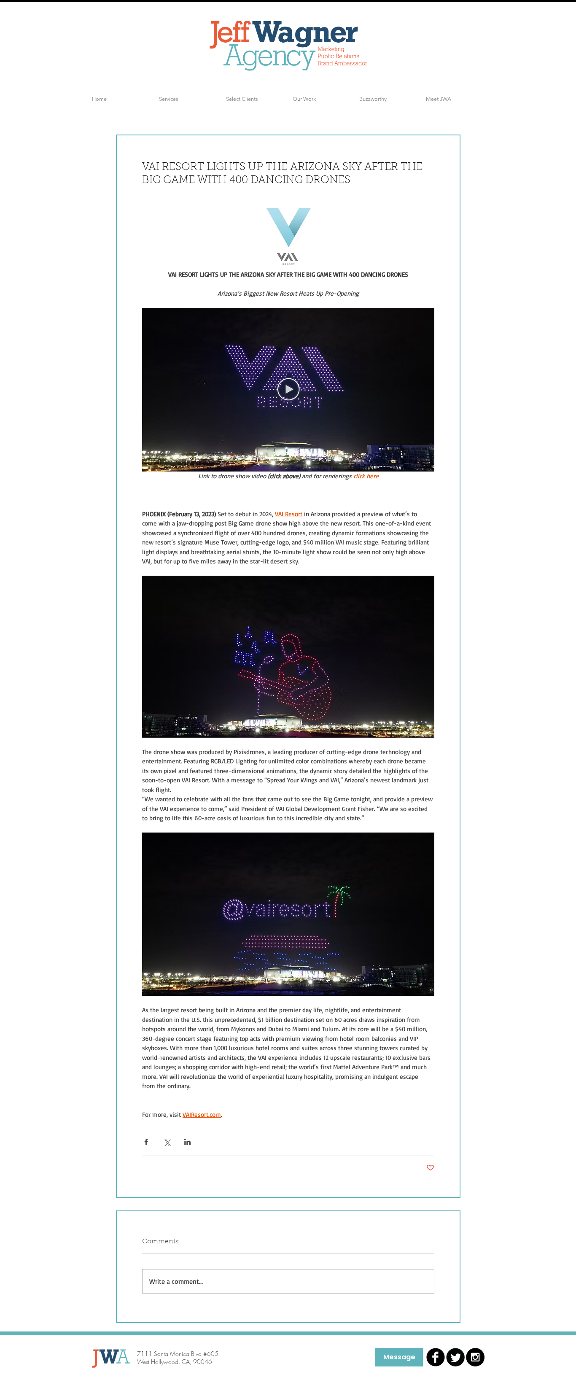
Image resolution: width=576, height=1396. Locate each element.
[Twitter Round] (455, 1357)
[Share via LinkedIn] (187, 1142)
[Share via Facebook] (146, 1142)
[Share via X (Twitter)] (167, 1142)
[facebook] (435, 1357)
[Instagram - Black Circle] (475, 1357)
